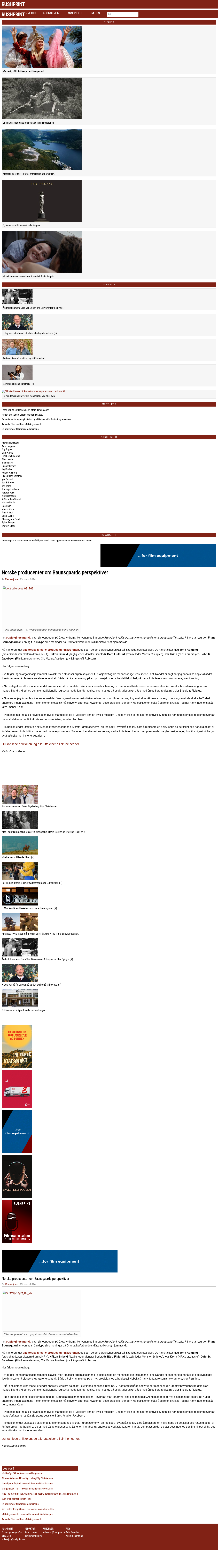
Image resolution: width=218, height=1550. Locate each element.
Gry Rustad (7, 469)
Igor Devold (7, 479)
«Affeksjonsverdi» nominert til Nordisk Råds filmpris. (28, 276)
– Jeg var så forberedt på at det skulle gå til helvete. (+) (30, 333)
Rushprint (13, 4)
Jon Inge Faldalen (10, 489)
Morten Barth (8, 502)
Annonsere (75, 13)
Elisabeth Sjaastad (11, 456)
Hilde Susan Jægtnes (12, 475)
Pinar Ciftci (7, 512)
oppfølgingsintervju (18, 637)
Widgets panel (42, 540)
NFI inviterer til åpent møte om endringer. (23, 1010)
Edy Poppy (7, 449)
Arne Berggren (8, 446)
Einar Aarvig (7, 452)
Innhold (30, 13)
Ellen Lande (7, 459)
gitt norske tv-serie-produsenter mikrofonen (51, 649)
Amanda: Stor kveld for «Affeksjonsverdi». (22, 424)
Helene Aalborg (9, 472)
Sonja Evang (8, 515)
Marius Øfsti (8, 509)
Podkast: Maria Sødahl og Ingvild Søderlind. (24, 358)
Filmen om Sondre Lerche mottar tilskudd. (22, 414)
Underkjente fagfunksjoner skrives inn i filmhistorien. (28, 122)
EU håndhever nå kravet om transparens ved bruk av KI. (29, 396)
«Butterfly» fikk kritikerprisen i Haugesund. (23, 71)
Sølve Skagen (8, 522)
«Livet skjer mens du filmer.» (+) (18, 383)
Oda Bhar (6, 505)
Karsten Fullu (8, 492)
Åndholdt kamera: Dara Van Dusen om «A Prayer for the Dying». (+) (35, 307)
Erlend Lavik (7, 462)
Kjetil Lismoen (9, 495)
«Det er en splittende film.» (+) (18, 857)
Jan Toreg (6, 486)
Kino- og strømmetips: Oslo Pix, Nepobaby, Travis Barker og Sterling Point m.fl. (43, 832)
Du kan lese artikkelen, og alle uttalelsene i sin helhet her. (41, 744)
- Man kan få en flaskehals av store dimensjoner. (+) (27, 409)
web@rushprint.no (74, 1535)
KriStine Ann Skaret (11, 499)
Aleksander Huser (10, 442)
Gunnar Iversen (9, 466)
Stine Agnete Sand (11, 519)
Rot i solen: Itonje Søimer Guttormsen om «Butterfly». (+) (32, 883)
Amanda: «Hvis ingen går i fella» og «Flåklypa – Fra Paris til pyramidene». (37, 419)
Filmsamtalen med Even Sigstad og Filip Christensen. (30, 806)
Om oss (95, 13)
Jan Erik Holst (8, 482)
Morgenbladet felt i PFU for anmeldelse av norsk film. (29, 173)
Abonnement (52, 13)
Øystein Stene (8, 525)
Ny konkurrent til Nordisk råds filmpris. (21, 225)
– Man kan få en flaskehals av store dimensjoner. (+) (29, 908)
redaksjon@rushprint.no (13, 1539)
